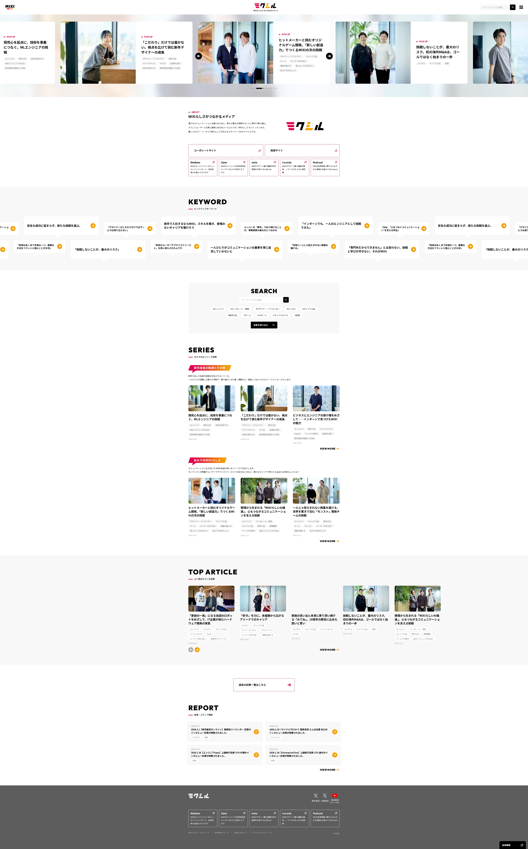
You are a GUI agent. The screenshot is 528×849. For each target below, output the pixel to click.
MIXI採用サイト (220, 832)
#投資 (297, 315)
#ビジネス (291, 309)
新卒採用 (316, 800)
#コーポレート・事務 (240, 309)
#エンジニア (218, 309)
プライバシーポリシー (260, 832)
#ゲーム (247, 315)
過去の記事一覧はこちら (252, 684)
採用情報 (506, 845)
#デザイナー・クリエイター (268, 309)
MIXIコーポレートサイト (197, 832)
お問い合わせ (239, 832)
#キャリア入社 (308, 309)
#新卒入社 (232, 315)
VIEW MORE (328, 448)
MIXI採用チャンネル (335, 801)
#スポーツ (262, 315)
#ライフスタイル (280, 315)
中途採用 (325, 800)
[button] (198, 56)
